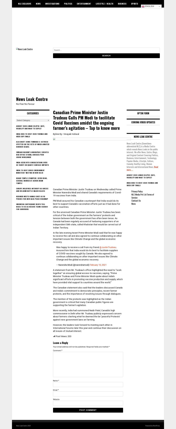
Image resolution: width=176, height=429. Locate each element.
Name (56, 381)
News (38, 3)
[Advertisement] (88, 29)
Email (56, 390)
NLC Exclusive (24, 3)
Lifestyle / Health (104, 3)
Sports (134, 3)
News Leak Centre (32, 99)
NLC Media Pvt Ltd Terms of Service (142, 196)
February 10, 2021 (98, 265)
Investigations (52, 3)
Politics (68, 3)
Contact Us (136, 200)
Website (56, 399)
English (149, 6)
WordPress (156, 425)
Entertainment (84, 3)
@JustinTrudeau (108, 247)
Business (122, 3)
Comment (57, 350)
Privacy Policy (137, 191)
